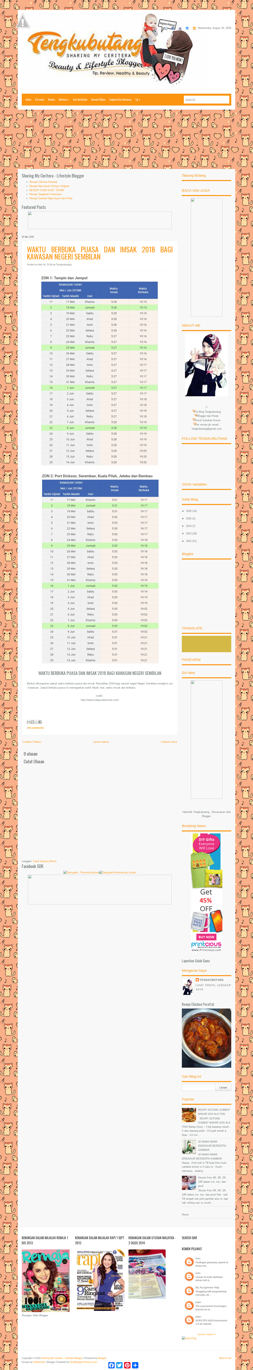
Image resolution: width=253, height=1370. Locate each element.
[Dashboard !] (22, 39)
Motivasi (64, 99)
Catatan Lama (169, 741)
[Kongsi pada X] (36, 722)
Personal (39, 99)
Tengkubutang (212, 979)
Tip (137, 99)
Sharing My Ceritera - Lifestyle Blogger (62, 1358)
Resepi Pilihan (98, 99)
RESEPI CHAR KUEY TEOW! (46, 190)
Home (28, 99)
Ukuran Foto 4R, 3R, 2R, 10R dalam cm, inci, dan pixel (212, 1181)
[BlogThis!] (32, 722)
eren (197, 1258)
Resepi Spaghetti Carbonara (45, 194)
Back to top (225, 1358)
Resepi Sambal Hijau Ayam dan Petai (50, 198)
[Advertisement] (126, 139)
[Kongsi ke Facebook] (40, 722)
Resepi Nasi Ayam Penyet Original (49, 186)
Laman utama (101, 741)
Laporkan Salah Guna (196, 960)
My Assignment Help (207, 1287)
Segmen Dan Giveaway (120, 99)
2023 (189, 533)
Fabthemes (39, 1362)
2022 (189, 541)
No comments (36, 728)
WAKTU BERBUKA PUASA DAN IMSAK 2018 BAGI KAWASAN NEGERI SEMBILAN (100, 252)
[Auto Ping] (189, 1338)
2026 (189, 511)
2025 (189, 518)
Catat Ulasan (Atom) (44, 861)
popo (198, 1302)
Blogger (206, 816)
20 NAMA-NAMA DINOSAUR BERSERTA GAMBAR (212, 1145)
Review (51, 99)
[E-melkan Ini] (29, 722)
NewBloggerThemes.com (83, 1362)
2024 (189, 526)
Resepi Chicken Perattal (43, 181)
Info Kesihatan (80, 99)
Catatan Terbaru (32, 741)
